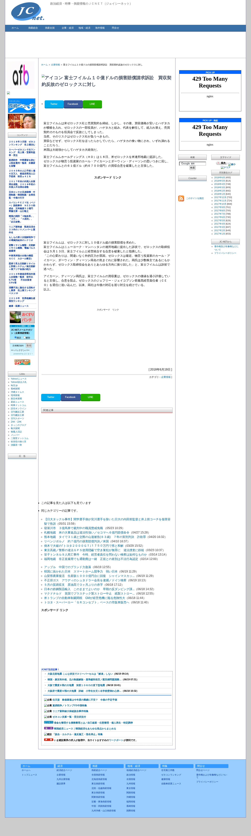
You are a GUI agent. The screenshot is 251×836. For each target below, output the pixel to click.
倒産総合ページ (99, 770)
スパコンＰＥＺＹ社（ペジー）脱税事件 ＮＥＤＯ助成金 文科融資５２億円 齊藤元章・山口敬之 (22, 206)
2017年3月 (219, 227)
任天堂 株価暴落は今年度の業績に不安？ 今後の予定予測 (85, 699)
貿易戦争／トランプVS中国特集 (70, 705)
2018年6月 (219, 177)
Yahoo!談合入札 (19, 382)
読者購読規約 (18, 346)
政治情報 (130, 775)
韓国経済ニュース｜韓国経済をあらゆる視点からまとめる (85, 728)
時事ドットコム (18, 405)
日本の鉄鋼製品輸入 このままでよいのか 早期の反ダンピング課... (89, 589)
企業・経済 (68, 27)
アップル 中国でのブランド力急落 (67, 567)
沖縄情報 (130, 797)
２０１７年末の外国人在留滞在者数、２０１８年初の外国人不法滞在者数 (22, 184)
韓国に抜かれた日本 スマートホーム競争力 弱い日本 (81, 571)
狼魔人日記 (16, 431)
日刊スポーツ (17, 418)
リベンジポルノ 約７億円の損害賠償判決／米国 (76, 541)
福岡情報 (130, 801)
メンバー (15, 435)
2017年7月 (219, 214)
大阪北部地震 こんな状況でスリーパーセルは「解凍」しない (80, 673)
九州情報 (130, 783)
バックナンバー (22, 350)
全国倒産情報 (98, 775)
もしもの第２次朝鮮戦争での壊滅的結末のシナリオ (22, 238)
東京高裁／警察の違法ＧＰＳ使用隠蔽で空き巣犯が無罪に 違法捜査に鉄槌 (94, 550)
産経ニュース (17, 402)
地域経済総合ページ (136, 770)
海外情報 (100, 27)
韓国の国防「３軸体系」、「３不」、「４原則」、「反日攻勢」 (22, 219)
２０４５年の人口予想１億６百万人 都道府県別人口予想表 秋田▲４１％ (22, 173)
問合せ (115, 27)
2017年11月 (220, 200)
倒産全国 (50, 27)
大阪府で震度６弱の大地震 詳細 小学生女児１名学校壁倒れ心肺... (84, 691)
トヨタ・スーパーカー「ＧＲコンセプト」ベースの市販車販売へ (86, 602)
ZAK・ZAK (16, 421)
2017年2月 (219, 230)
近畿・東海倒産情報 (101, 801)
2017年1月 (219, 233)
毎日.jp (14, 385)
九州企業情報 (63, 779)
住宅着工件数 (168, 770)
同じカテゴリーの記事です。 (60, 510)
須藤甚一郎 (16, 445)
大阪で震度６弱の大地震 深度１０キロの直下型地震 (76, 685)
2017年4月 (219, 224)
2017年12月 (220, 197)
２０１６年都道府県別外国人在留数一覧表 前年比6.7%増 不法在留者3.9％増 (22, 278)
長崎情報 (130, 806)
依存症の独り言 (18, 441)
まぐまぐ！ (28, 354)
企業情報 (55, 64)
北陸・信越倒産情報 (101, 788)
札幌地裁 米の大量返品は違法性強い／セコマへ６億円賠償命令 (86, 532)
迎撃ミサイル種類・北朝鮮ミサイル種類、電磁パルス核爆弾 (22, 248)
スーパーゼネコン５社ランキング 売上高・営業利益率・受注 (22, 152)
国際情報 (130, 810)
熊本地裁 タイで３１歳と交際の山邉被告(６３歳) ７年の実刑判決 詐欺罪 (95, 536)
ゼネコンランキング (171, 775)
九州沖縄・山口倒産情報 (104, 810)
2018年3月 (219, 187)
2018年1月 (219, 194)
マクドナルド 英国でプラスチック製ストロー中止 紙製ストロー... (89, 593)
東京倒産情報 (98, 792)
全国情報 (130, 779)
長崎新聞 (15, 388)
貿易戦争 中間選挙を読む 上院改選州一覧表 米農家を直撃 (22, 163)
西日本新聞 (16, 398)
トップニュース (29, 775)
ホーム (15, 27)
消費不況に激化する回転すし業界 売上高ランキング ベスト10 (22, 290)
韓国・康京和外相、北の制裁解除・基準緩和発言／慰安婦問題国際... (84, 679)
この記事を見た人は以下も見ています (66, 502)
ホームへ (26, 770)
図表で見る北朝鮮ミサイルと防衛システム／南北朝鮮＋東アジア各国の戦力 (22, 266)
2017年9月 (219, 207)
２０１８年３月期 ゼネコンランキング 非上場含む (22, 143)
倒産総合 (33, 27)
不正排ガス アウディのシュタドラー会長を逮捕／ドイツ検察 (85, 580)
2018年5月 (219, 181)
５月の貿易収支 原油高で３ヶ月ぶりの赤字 (73, 584)
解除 (28, 337)
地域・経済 (84, 27)
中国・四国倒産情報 (101, 806)
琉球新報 (15, 395)
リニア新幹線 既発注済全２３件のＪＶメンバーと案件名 (22, 229)
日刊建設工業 (17, 412)
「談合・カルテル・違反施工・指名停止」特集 (78, 734)
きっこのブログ (18, 425)
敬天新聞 (15, 428)
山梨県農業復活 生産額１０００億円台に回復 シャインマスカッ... (89, 575)
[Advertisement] (125, 44)
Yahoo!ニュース (19, 378)
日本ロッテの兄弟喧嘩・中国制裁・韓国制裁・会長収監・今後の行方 (22, 195)
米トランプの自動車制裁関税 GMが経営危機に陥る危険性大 (84, 597)
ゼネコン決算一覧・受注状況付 (69, 716)
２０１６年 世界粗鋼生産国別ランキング (22, 299)
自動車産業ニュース (171, 783)
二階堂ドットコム (19, 438)
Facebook (73, 104)
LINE (92, 104)
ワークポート (116, 740)
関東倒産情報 (98, 797)
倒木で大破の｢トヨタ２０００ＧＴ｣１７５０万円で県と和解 (83, 545)
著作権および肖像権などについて (211, 776)
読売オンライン (18, 408)
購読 (19, 337)
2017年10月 (220, 204)
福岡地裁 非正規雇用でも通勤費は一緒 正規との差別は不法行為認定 (91, 559)
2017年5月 (219, 220)
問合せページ (202, 770)
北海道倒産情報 (99, 779)
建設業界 (61, 783)
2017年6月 (219, 217)
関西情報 (130, 792)
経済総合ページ (64, 770)
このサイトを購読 (195, 198)
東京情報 (130, 788)
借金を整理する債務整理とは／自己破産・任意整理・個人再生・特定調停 (93, 722)
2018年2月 (219, 190)
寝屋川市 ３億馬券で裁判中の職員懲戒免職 (74, 528)
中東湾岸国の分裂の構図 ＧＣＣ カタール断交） (22, 257)
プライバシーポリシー (225, 253)
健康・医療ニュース (19, 306)
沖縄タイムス (17, 392)
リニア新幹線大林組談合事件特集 (70, 711)
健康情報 (165, 779)
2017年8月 (219, 210)
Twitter (54, 104)
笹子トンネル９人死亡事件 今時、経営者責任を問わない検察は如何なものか (95, 554)
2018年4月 (219, 184)
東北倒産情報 (98, 783)
